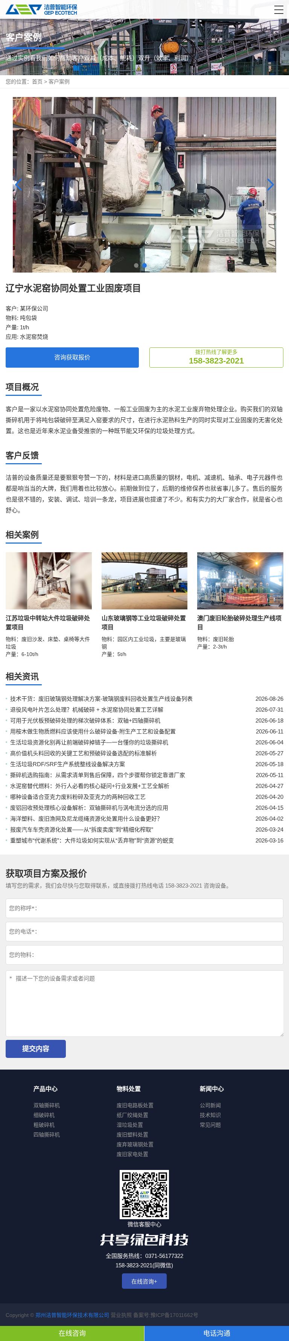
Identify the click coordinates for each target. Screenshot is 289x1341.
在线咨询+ (144, 1281)
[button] (278, 10)
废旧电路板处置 (135, 1105)
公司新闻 (210, 1105)
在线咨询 (72, 1333)
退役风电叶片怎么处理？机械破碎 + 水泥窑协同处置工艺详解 (86, 709)
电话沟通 (216, 1333)
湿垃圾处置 (130, 1125)
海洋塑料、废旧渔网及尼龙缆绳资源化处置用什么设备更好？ (86, 818)
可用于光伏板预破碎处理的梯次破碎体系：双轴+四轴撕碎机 (85, 720)
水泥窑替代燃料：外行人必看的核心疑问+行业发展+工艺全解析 (89, 786)
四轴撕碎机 (46, 1135)
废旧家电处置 (132, 1154)
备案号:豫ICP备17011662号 (165, 1315)
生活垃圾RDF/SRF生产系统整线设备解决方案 (67, 764)
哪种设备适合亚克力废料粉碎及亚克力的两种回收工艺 (78, 797)
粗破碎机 (44, 1125)
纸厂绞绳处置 (132, 1115)
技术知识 (210, 1115)
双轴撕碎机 (46, 1105)
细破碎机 (44, 1115)
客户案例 (59, 82)
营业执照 (121, 1315)
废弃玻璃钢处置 (135, 1144)
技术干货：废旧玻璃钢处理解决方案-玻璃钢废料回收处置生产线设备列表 (101, 699)
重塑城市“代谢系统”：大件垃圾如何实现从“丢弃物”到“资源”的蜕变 (92, 840)
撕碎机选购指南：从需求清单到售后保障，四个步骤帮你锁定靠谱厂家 (97, 775)
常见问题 (210, 1125)
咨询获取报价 (72, 357)
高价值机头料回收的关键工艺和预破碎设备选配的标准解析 (83, 753)
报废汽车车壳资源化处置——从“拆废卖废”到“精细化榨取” (81, 829)
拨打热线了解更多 (216, 357)
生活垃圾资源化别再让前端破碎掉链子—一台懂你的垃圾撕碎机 (89, 742)
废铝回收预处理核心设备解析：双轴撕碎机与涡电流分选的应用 (89, 808)
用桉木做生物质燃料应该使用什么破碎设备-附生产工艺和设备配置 (93, 731)
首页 (37, 82)
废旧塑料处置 (132, 1135)
